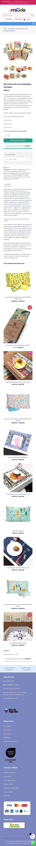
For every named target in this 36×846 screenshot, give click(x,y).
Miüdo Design (14, 177)
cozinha (6, 175)
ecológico (19, 175)
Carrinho (27, 19)
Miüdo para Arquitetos (10, 780)
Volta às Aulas (22, 171)
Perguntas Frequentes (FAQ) (11, 788)
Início (5, 28)
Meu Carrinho (7, 734)
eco (9, 175)
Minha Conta (7, 726)
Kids (11, 169)
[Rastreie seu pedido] (6, 19)
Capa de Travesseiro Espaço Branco (25, 669)
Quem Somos (7, 776)
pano (24, 177)
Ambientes (7, 795)
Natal (14, 169)
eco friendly (14, 175)
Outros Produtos (20, 169)
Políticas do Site (8, 784)
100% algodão (10, 173)
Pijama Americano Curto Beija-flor (9, 669)
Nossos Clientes (8, 792)
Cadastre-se (7, 737)
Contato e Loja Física (9, 772)
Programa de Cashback (10, 741)
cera (20, 173)
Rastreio (9, 19)
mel (9, 177)
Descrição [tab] (7, 184)
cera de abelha (26, 173)
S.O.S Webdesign (25, 843)
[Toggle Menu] (33, 24)
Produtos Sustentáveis (12, 171)
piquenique (9, 178)
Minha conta (18, 19)
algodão (17, 173)
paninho (20, 177)
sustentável (16, 178)
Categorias (11, 28)
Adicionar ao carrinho (18, 140)
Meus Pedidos (8, 730)
